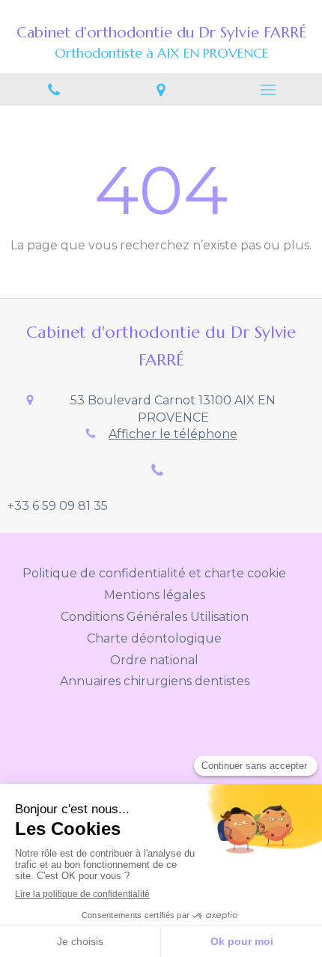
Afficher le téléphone (173, 434)
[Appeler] (53, 89)
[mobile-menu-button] (268, 90)
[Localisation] (160, 89)
